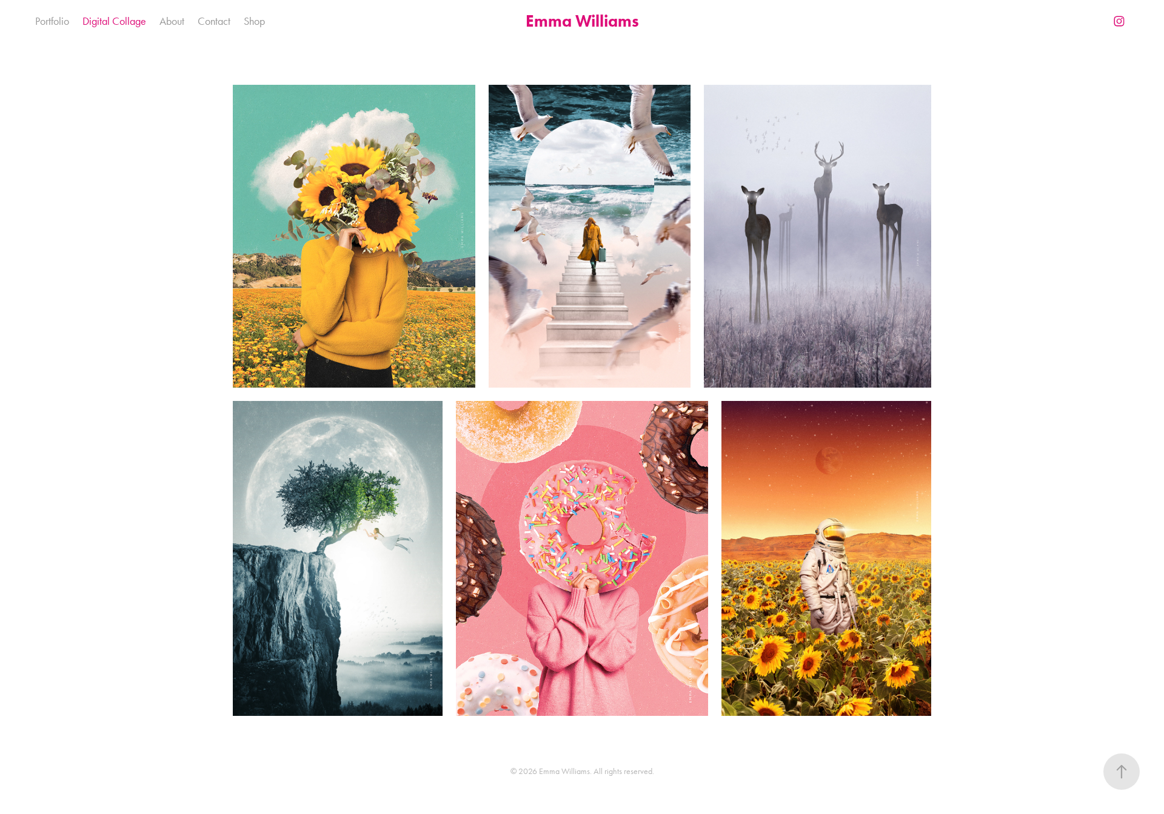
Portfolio (52, 21)
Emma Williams (582, 21)
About (171, 21)
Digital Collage (114, 21)
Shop (254, 21)
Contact (214, 21)
